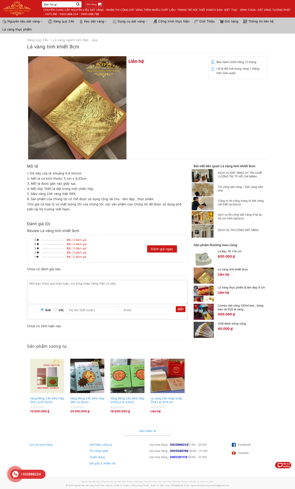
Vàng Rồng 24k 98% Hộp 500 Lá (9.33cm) (47, 400)
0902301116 (178, 457)
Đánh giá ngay (162, 249)
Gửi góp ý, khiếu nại (102, 463)
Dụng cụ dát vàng (131, 21)
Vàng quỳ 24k (63, 21)
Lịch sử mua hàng (40, 444)
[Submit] (77, 4)
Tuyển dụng (97, 457)
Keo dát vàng (94, 21)
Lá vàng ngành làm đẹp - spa (75, 40)
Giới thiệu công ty (100, 444)
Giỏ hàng (231, 21)
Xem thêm (146, 431)
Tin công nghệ (98, 450)
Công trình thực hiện (173, 21)
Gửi (180, 309)
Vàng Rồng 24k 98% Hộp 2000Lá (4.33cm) (127, 400)
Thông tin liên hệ (261, 21)
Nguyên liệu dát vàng (23, 21)
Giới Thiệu (207, 21)
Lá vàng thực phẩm (17, 29)
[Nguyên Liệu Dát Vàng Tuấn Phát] (19, 8)
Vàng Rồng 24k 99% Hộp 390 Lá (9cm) (87, 400)
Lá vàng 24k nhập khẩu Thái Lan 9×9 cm (166, 400)
